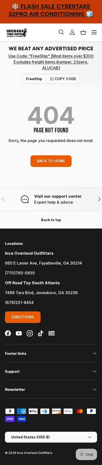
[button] (83, 32)
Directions (23, 317)
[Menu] (94, 32)
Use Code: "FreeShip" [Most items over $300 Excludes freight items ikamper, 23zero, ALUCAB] (51, 62)
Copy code (65, 79)
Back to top (51, 220)
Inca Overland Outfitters (34, 453)
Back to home (51, 161)
